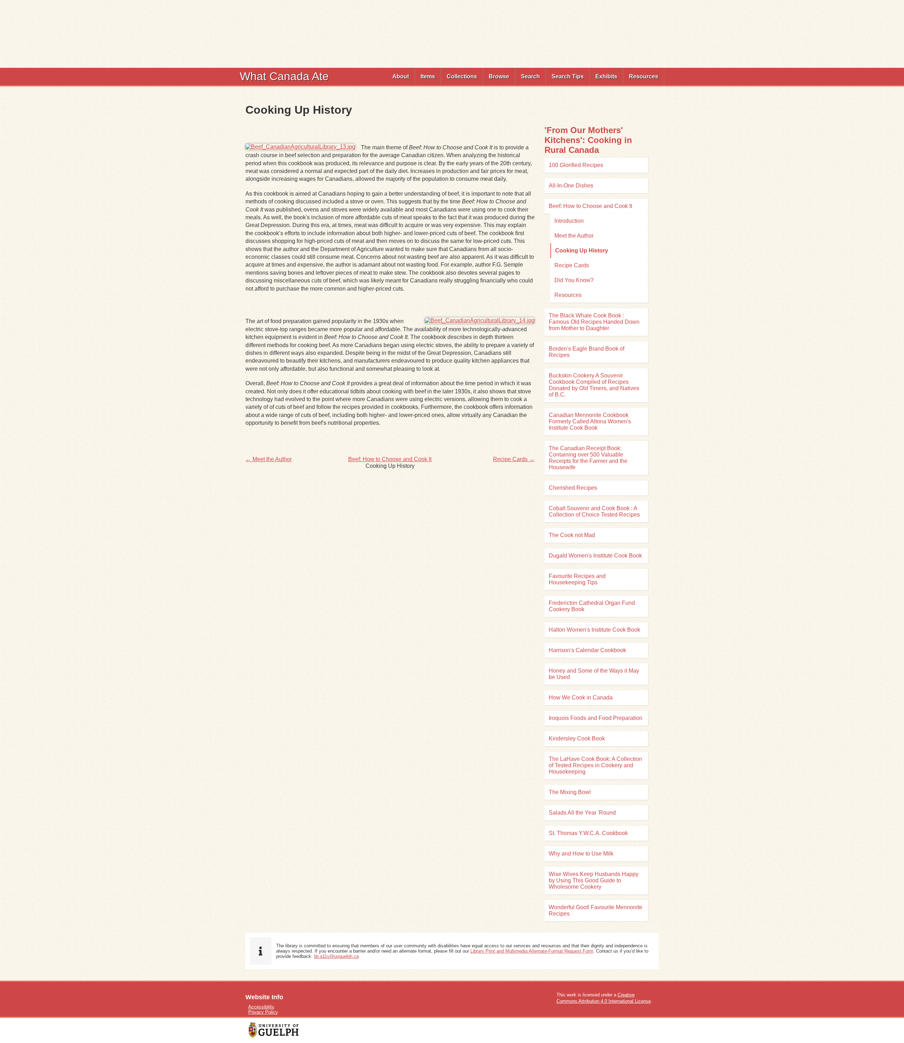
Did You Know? (574, 280)
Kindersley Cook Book (577, 738)
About (400, 76)
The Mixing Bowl (570, 792)
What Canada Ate (284, 76)
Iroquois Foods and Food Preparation (595, 718)
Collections (462, 76)
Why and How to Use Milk (581, 854)
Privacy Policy (263, 1012)
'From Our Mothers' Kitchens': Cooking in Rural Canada (588, 140)
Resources (643, 76)
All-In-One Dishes (571, 186)
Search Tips (568, 76)
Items (428, 76)
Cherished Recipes (573, 488)
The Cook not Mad (572, 535)
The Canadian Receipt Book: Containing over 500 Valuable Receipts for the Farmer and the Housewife (588, 457)
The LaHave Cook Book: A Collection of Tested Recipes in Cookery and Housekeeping (595, 765)
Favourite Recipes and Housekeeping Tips (577, 579)
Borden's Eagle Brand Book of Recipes (586, 352)
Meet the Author (574, 236)
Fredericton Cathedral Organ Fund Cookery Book (592, 606)
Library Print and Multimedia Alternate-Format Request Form (531, 951)
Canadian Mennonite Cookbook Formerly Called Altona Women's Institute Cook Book (590, 421)
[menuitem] (401, 76)
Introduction (569, 221)
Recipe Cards (571, 265)
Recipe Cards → (514, 459)
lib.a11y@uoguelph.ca (336, 956)
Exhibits (606, 76)
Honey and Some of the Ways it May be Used (594, 674)
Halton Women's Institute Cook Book (594, 630)
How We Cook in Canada (581, 698)
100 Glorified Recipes (576, 165)
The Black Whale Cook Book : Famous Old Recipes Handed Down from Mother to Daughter (594, 321)
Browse (499, 76)
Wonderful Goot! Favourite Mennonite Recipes (595, 910)
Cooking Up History (581, 251)
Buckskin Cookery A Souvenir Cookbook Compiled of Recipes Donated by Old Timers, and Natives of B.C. (594, 385)
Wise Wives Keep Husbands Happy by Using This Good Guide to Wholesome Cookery (593, 880)
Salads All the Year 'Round (582, 813)
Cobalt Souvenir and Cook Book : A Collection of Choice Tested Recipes (594, 511)
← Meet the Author (268, 459)
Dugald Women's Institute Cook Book (595, 556)
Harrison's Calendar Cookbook (587, 650)
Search (530, 76)
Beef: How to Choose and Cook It (390, 459)
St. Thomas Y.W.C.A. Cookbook (588, 833)
